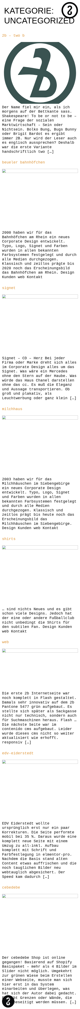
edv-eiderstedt (18, 753)
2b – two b (13, 36)
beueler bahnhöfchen (23, 162)
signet (9, 288)
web (5, 642)
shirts (9, 539)
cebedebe (11, 887)
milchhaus (12, 409)
